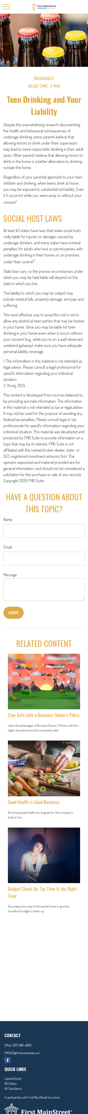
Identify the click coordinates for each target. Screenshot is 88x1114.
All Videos (10, 1083)
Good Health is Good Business (34, 801)
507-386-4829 (22, 1045)
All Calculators (13, 1088)
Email (7, 547)
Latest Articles (13, 1078)
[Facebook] (8, 1060)
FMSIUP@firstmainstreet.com (22, 1053)
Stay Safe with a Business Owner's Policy (43, 714)
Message (10, 574)
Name (7, 519)
